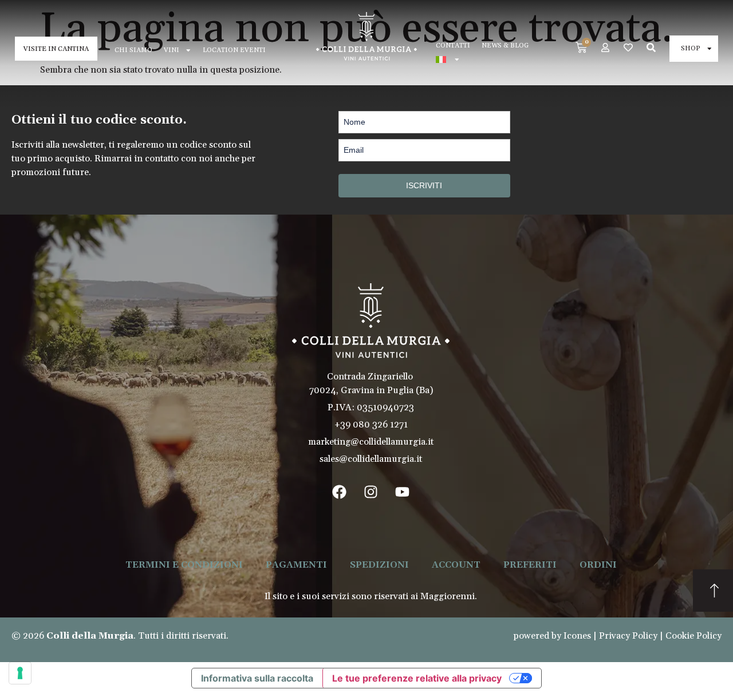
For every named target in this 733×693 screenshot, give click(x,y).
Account (456, 565)
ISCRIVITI (424, 185)
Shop (690, 48)
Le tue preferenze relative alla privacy (417, 678)
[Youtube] (402, 491)
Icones (577, 635)
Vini (171, 50)
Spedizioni (379, 565)
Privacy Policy (628, 635)
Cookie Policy (693, 635)
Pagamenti (296, 565)
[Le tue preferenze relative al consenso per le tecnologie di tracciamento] (20, 673)
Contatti (453, 45)
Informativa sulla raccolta (257, 678)
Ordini (598, 565)
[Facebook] (339, 491)
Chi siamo (133, 50)
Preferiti (530, 565)
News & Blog (505, 45)
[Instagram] (371, 491)
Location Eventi (234, 50)
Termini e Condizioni (184, 565)
